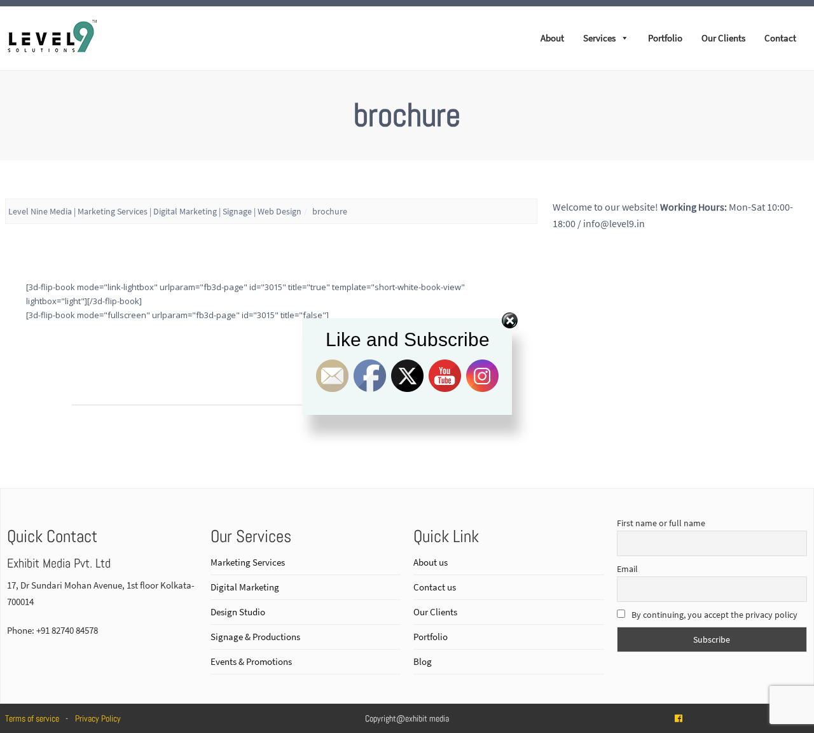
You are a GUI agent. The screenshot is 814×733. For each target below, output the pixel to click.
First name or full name (661, 523)
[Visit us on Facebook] (678, 718)
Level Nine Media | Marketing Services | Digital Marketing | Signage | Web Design (154, 211)
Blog (422, 661)
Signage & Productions (255, 637)
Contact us (434, 587)
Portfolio (665, 38)
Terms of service (32, 718)
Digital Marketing (244, 587)
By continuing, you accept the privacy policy (713, 614)
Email (627, 569)
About (552, 38)
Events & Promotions (251, 661)
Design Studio (237, 612)
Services (599, 38)
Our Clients (723, 38)
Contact (780, 38)
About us (430, 562)
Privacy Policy (98, 718)
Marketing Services (247, 562)
